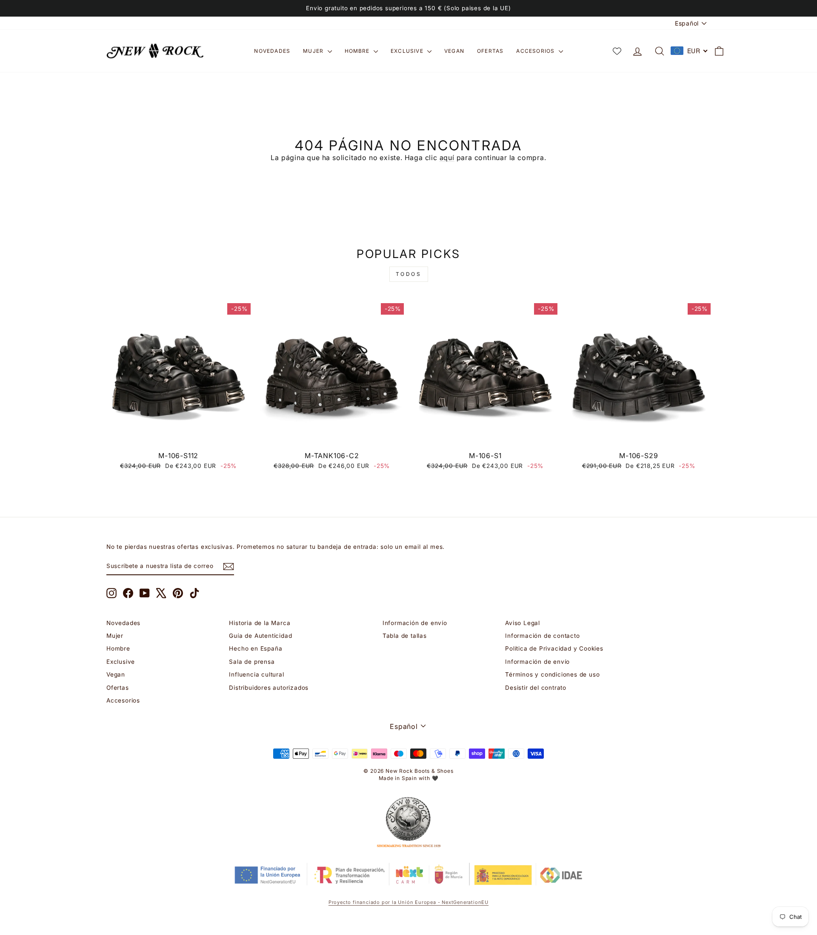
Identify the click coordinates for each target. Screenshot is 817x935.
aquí (447, 157)
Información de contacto (542, 635)
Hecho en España (255, 648)
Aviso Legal (522, 623)
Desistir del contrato (535, 687)
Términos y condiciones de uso (552, 674)
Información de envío (415, 623)
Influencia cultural (256, 674)
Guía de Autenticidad (260, 635)
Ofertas (490, 51)
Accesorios (536, 51)
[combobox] (689, 50)
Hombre (358, 51)
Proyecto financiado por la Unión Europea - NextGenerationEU (408, 902)
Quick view (178, 437)
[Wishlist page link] (617, 51)
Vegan (454, 51)
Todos (409, 274)
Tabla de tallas (405, 635)
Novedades (272, 51)
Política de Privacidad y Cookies (554, 648)
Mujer (314, 51)
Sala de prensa (251, 661)
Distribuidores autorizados (269, 687)
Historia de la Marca (259, 623)
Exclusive (408, 51)
